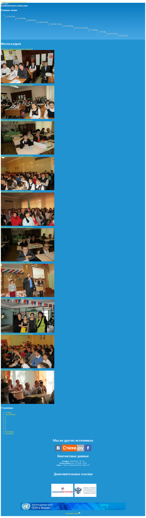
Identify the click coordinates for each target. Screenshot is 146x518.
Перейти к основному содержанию (14, 2)
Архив (102, 32)
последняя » (9, 433)
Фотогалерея (81, 28)
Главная (10, 16)
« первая (8, 412)
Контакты (112, 34)
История (21, 18)
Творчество (55, 24)
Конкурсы (43, 22)
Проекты (31, 20)
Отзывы (93, 30)
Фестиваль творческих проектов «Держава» (17, 49)
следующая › (9, 431)
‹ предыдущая (10, 414)
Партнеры (68, 26)
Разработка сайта (72, 513)
